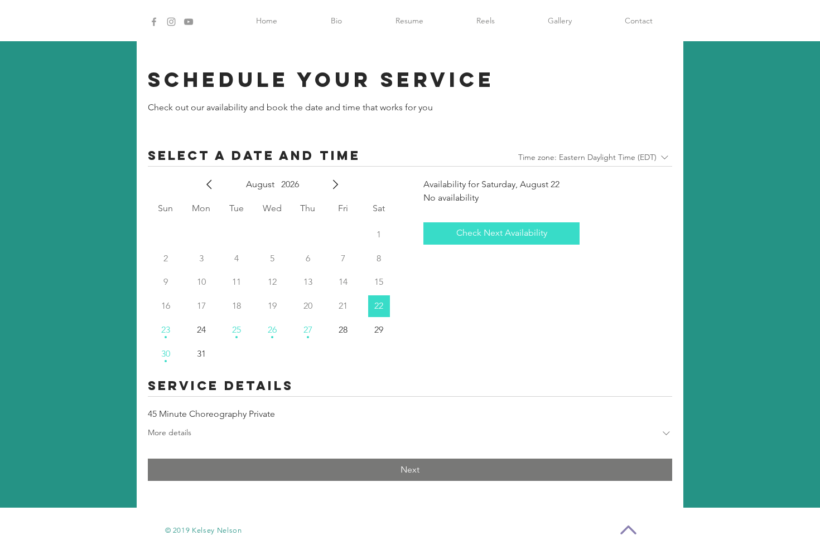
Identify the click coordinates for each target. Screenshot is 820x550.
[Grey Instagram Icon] (171, 21)
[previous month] (209, 184)
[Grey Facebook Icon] (154, 21)
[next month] (335, 184)
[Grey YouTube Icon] (188, 21)
